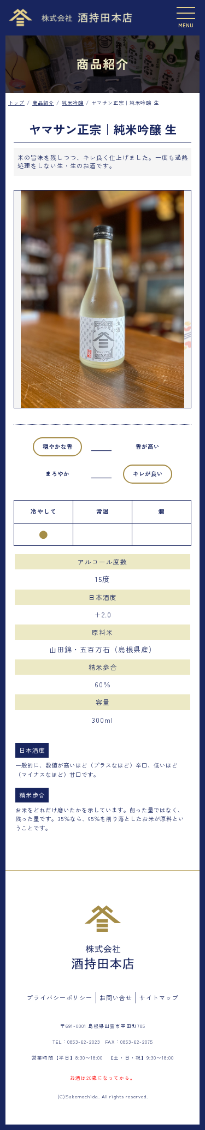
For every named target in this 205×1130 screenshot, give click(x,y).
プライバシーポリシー (59, 997)
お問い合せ (115, 997)
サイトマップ (159, 997)
